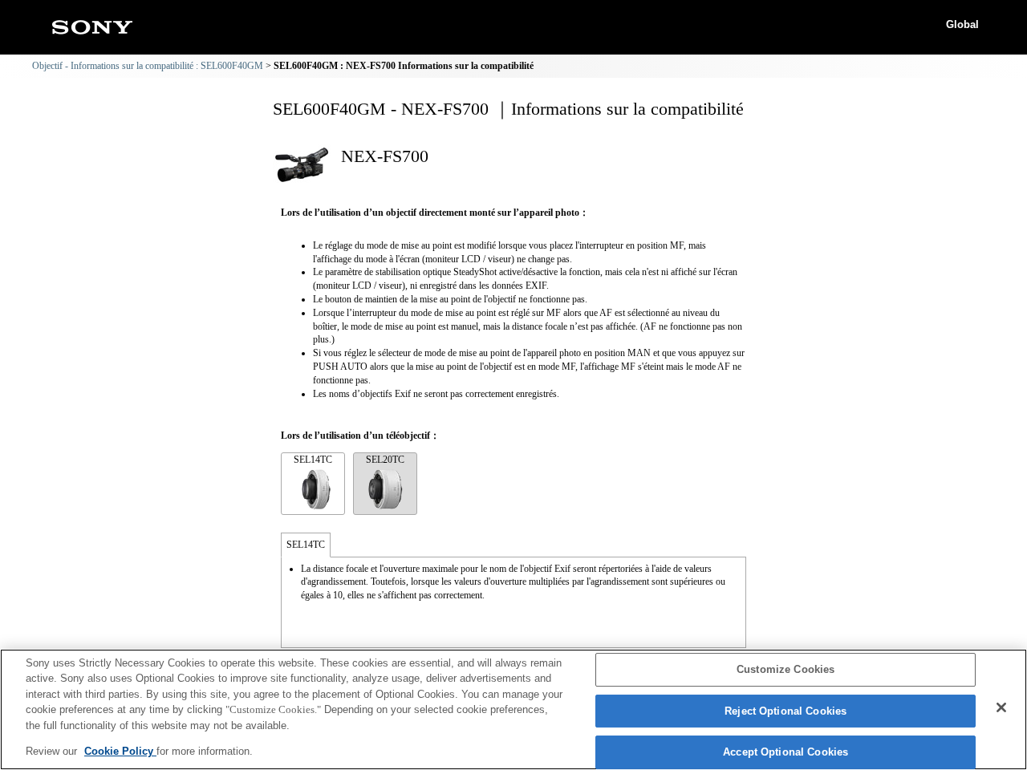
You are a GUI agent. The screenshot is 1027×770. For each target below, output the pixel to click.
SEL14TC (313, 459)
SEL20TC (385, 459)
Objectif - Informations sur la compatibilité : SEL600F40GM (147, 65)
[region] (513, 709)
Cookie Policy (120, 751)
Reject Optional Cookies (785, 711)
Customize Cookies (785, 670)
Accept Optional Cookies (785, 753)
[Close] (1001, 707)
